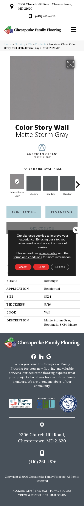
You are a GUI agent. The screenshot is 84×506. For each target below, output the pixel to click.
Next (77, 182)
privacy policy (48, 253)
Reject (41, 266)
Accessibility (23, 490)
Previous (6, 182)
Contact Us (24, 212)
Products (40, 44)
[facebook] (34, 357)
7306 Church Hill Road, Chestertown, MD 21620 (42, 437)
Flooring (19, 44)
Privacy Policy (61, 490)
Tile (30, 44)
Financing (61, 212)
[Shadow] (33, 183)
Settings (60, 266)
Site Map (41, 490)
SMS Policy (58, 495)
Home (8, 44)
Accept (23, 266)
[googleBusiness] (49, 357)
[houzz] (41, 357)
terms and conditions (28, 256)
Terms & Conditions (33, 495)
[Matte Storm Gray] (17, 181)
